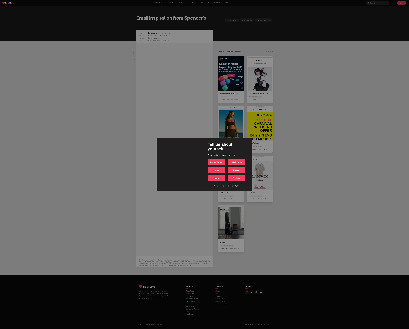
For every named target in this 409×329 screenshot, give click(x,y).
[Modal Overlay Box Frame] (204, 164)
